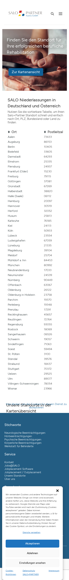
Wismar (12, 388)
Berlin (11, 146)
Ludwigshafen (16, 240)
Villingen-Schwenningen (23, 383)
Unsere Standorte (14, 475)
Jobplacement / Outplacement (22, 472)
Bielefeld (13, 151)
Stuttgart (13, 368)
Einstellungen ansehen (32, 562)
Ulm (10, 378)
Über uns (9, 479)
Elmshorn (13, 161)
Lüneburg (14, 245)
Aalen (11, 137)
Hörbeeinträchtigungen (18, 436)
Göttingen (14, 181)
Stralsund (13, 364)
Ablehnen (32, 553)
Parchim (13, 299)
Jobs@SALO (12, 465)
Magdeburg (15, 250)
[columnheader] (24, 132)
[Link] (25, 13)
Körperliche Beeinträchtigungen (22, 442)
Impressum (54, 570)
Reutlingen (14, 319)
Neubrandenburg (18, 270)
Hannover (14, 206)
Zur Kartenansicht (26, 72)
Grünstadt (14, 186)
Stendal (12, 359)
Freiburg (13, 176)
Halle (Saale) (15, 196)
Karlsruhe (13, 220)
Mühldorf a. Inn (17, 260)
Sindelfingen (16, 344)
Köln (10, 230)
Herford (13, 211)
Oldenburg (14, 289)
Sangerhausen (17, 334)
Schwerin (14, 339)
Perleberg (14, 304)
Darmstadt (14, 156)
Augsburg (14, 141)
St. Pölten (14, 354)
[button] (52, 14)
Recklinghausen (17, 314)
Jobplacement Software (18, 469)
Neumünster (15, 275)
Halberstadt (15, 191)
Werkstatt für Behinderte (18, 446)
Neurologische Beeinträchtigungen (24, 432)
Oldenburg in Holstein (21, 294)
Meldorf (12, 255)
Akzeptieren (32, 543)
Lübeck (12, 235)
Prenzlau (13, 309)
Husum (12, 215)
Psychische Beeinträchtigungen (22, 439)
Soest (11, 349)
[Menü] (60, 13)
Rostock (13, 329)
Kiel (10, 225)
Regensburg (15, 324)
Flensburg (14, 166)
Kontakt (9, 462)
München (14, 265)
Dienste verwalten (31, 532)
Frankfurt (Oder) (18, 171)
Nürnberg (14, 280)
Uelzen (12, 373)
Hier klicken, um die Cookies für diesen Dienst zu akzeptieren (36, 405)
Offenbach (14, 285)
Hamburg (13, 201)
